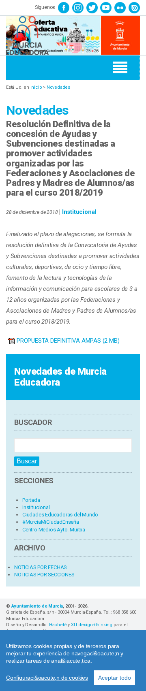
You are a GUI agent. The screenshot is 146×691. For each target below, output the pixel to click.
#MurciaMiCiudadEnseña (50, 522)
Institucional (79, 211)
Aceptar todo (114, 677)
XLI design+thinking (91, 624)
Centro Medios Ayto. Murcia (53, 530)
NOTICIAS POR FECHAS (40, 567)
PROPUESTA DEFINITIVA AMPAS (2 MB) (68, 340)
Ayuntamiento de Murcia (37, 606)
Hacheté (58, 624)
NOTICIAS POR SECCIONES (44, 575)
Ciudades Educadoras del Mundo (60, 515)
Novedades (58, 87)
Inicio (36, 87)
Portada (31, 500)
